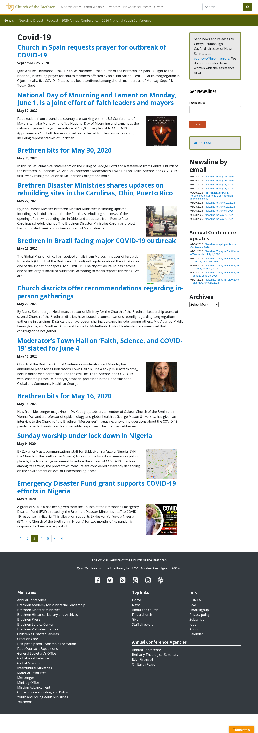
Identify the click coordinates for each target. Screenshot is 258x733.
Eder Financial (142, 659)
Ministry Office (28, 682)
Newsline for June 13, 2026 (220, 206)
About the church (145, 610)
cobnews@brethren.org (212, 58)
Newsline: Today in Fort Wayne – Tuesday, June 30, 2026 (214, 260)
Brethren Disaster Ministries (38, 610)
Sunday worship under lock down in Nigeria (84, 435)
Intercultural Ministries (34, 668)
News (136, 605)
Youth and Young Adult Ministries (42, 697)
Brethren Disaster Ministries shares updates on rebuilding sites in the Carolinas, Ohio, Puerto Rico (95, 189)
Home (136, 600)
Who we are (69, 7)
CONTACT (197, 600)
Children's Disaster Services (38, 634)
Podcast (52, 20)
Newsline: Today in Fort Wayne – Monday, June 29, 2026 (214, 267)
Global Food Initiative (33, 658)
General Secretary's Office (36, 653)
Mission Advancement (33, 687)
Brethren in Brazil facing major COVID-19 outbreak (96, 240)
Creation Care (27, 639)
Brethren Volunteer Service (37, 629)
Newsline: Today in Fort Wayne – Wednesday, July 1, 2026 (214, 253)
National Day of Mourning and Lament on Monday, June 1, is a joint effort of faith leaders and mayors (97, 98)
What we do (93, 7)
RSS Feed (204, 143)
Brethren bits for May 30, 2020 (64, 150)
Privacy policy (199, 614)
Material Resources (31, 673)
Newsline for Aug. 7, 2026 (219, 184)
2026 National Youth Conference (126, 20)
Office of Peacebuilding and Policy (42, 692)
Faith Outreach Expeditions (37, 648)
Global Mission (28, 663)
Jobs (192, 624)
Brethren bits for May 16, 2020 (64, 395)
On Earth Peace (143, 664)
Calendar (196, 634)
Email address (197, 103)
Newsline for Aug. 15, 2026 (219, 180)
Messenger (25, 677)
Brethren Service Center (35, 624)
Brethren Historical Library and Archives (47, 614)
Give (157, 7)
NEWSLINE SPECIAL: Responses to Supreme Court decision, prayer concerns (211, 195)
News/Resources (136, 7)
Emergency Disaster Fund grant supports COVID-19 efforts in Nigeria (96, 487)
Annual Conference (31, 600)
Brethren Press (28, 619)
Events (112, 7)
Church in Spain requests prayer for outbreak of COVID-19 (91, 51)
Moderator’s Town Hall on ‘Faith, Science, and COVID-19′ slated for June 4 (100, 344)
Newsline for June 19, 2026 (220, 202)
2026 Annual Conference (80, 20)
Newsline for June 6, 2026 (219, 210)
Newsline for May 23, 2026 (219, 214)
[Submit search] (247, 7)
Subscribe (196, 619)
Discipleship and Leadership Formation (46, 644)
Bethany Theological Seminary (155, 654)
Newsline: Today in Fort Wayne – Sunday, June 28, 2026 (214, 274)
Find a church (142, 614)
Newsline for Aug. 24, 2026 (219, 176)
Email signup (199, 610)
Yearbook (24, 702)
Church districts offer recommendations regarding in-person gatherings (100, 292)
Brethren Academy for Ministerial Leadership (51, 605)
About (194, 629)
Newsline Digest (31, 20)
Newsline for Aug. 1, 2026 (219, 188)
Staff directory (142, 624)
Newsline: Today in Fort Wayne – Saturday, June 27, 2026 (214, 281)
